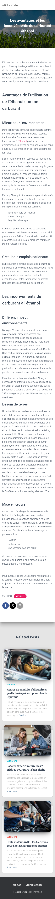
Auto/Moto (20, 596)
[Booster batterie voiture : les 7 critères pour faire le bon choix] (27, 740)
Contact (17, 885)
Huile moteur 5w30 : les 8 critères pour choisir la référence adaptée (27, 843)
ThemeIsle (37, 892)
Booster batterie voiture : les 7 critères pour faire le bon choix (26, 767)
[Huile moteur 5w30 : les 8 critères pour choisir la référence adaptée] (27, 816)
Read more (24, 715)
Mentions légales (34, 885)
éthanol (23, 141)
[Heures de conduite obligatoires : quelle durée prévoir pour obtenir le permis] (27, 664)
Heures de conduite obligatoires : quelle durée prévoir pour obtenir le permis (27, 693)
